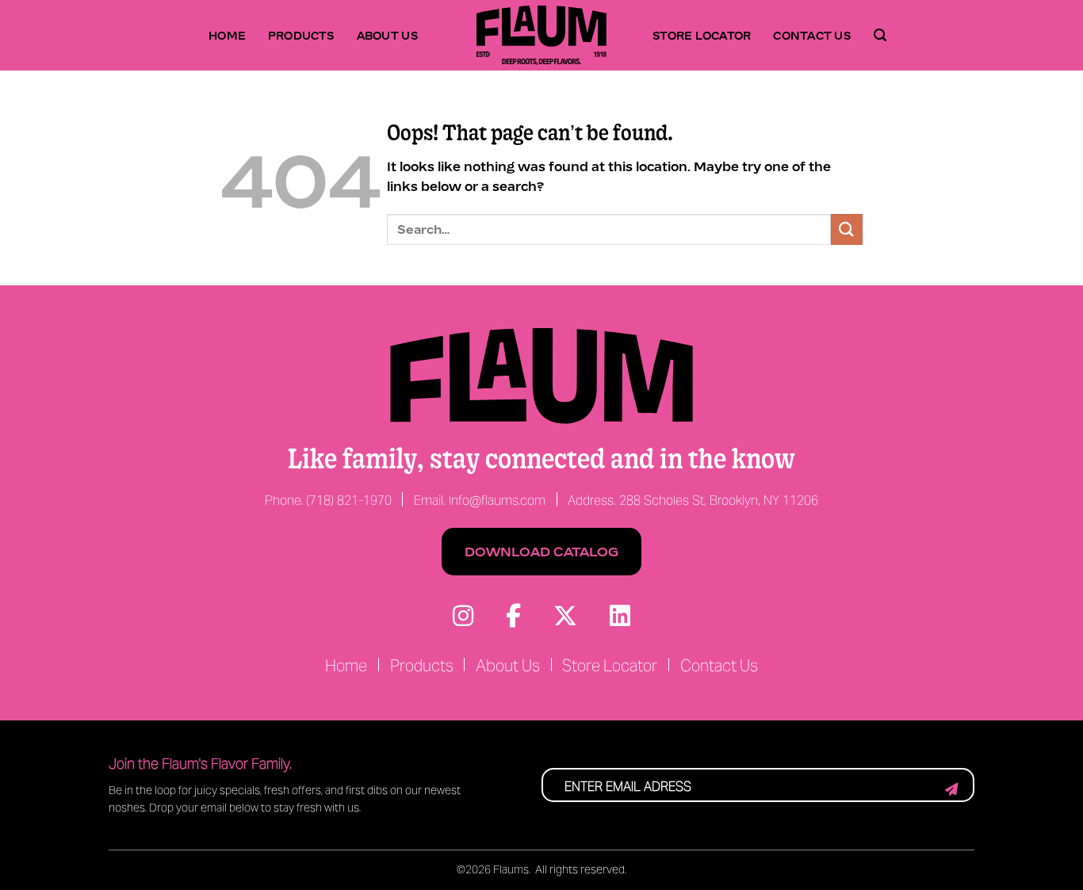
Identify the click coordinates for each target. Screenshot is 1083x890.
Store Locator (702, 35)
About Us (388, 35)
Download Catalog (541, 552)
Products (301, 35)
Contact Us (812, 35)
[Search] (880, 36)
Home (227, 35)
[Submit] (847, 229)
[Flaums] (541, 35)
